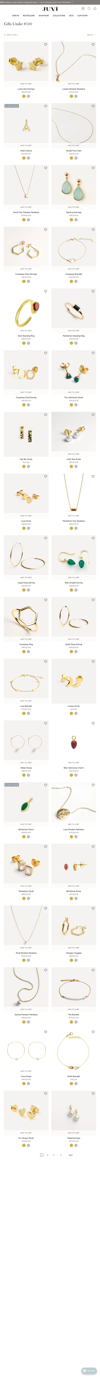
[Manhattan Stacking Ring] (73, 310)
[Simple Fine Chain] (73, 125)
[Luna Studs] (26, 495)
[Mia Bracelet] (73, 989)
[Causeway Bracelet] (73, 249)
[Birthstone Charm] (26, 804)
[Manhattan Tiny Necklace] (73, 495)
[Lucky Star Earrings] (26, 64)
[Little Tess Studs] (73, 434)
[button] (89, 8)
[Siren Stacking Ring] (26, 310)
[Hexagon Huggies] (73, 927)
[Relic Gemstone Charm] (73, 742)
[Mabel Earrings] (73, 1113)
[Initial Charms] (26, 125)
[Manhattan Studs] (26, 866)
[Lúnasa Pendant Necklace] (73, 64)
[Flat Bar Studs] (26, 434)
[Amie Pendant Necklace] (26, 927)
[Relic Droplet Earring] (73, 557)
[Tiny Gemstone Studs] (73, 372)
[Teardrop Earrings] (73, 187)
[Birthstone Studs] (73, 866)
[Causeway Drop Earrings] (26, 249)
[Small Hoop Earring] (73, 619)
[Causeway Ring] (26, 619)
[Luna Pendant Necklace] (73, 804)
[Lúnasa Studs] (73, 681)
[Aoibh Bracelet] (73, 1051)
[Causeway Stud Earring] (26, 372)
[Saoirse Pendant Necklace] (26, 989)
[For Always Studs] (26, 1113)
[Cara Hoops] (26, 1051)
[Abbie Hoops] (26, 742)
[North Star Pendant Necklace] (26, 187)
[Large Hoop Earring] (26, 557)
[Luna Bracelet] (26, 681)
